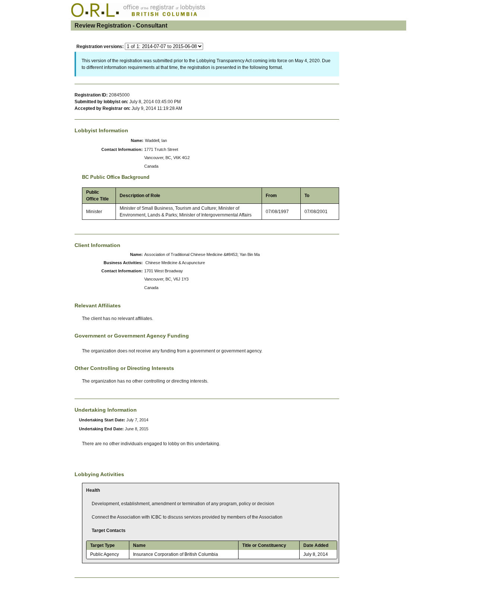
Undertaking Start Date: (102, 420)
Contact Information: (122, 149)
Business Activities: (123, 262)
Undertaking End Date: (102, 429)
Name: (137, 140)
